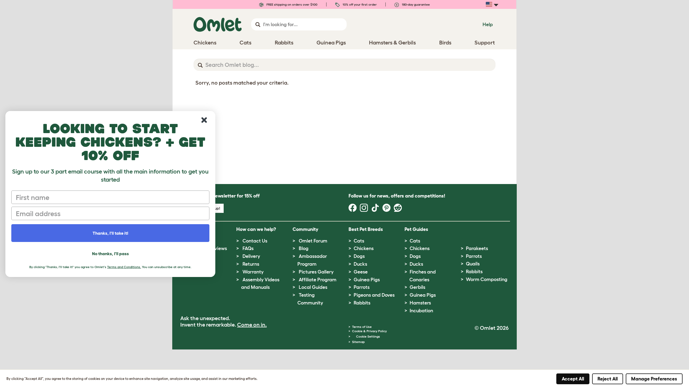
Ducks (360, 264)
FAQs (248, 248)
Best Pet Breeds (366, 229)
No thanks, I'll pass (110, 253)
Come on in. (252, 325)
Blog (303, 248)
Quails (473, 263)
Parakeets (477, 248)
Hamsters (420, 303)
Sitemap (358, 342)
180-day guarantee (415, 4)
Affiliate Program (317, 279)
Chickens (364, 248)
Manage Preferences (654, 379)
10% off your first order (359, 4)
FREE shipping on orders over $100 (291, 4)
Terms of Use (362, 326)
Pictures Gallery (316, 272)
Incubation (421, 310)
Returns (250, 264)
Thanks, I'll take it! (110, 233)
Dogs (359, 256)
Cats (359, 241)
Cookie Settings (368, 336)
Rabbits (362, 303)
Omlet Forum (313, 241)
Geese (361, 272)
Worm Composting (486, 279)
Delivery (251, 256)
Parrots (362, 287)
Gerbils (417, 287)
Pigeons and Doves (374, 295)
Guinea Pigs (367, 279)
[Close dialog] (204, 120)
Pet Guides (416, 229)
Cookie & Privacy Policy (369, 331)
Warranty (252, 272)
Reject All (607, 379)
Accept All (573, 379)
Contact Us (254, 241)
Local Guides (313, 287)
